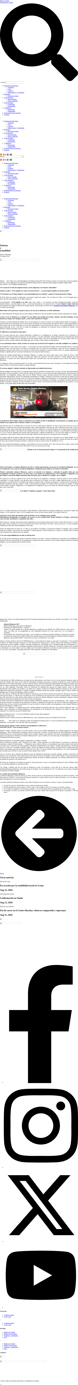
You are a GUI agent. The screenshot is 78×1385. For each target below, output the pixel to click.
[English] (8, 154)
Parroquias (7, 94)
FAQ (5, 1337)
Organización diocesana (11, 86)
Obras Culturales (13, 101)
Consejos (10, 91)
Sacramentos (11, 106)
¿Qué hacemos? (8, 97)
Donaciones (11, 109)
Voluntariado (11, 111)
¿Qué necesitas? (8, 103)
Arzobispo (11, 87)
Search (3, 82)
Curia (9, 89)
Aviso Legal (7, 1317)
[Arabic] (11, 154)
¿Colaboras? (7, 108)
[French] (4, 154)
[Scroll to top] (1, 1384)
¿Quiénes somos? (9, 1315)
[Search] (23, 157)
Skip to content (4, 1)
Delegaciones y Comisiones (16, 92)
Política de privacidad (10, 1334)
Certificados (11, 104)
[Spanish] (1, 154)
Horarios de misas (13, 96)
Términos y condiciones (11, 1335)
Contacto (6, 114)
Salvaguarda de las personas (12, 113)
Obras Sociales (12, 99)
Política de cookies (9, 1332)
